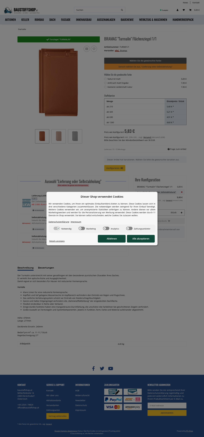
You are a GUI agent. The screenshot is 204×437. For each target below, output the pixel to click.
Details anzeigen (57, 241)
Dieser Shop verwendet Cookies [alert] (102, 196)
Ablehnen (112, 238)
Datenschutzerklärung (59, 221)
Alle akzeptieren (140, 238)
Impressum (76, 221)
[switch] (57, 228)
